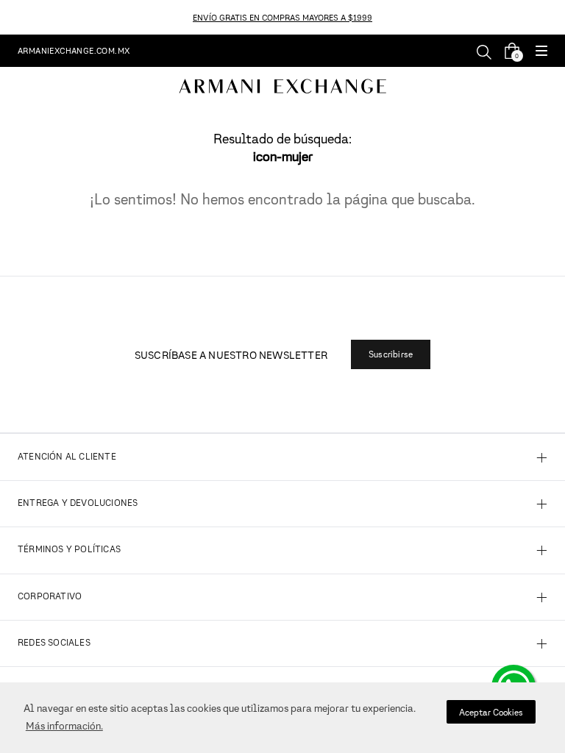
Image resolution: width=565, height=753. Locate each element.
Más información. (64, 725)
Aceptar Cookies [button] (491, 712)
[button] (541, 52)
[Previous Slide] (8, 17)
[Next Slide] (556, 17)
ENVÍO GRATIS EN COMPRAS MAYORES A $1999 (282, 17)
